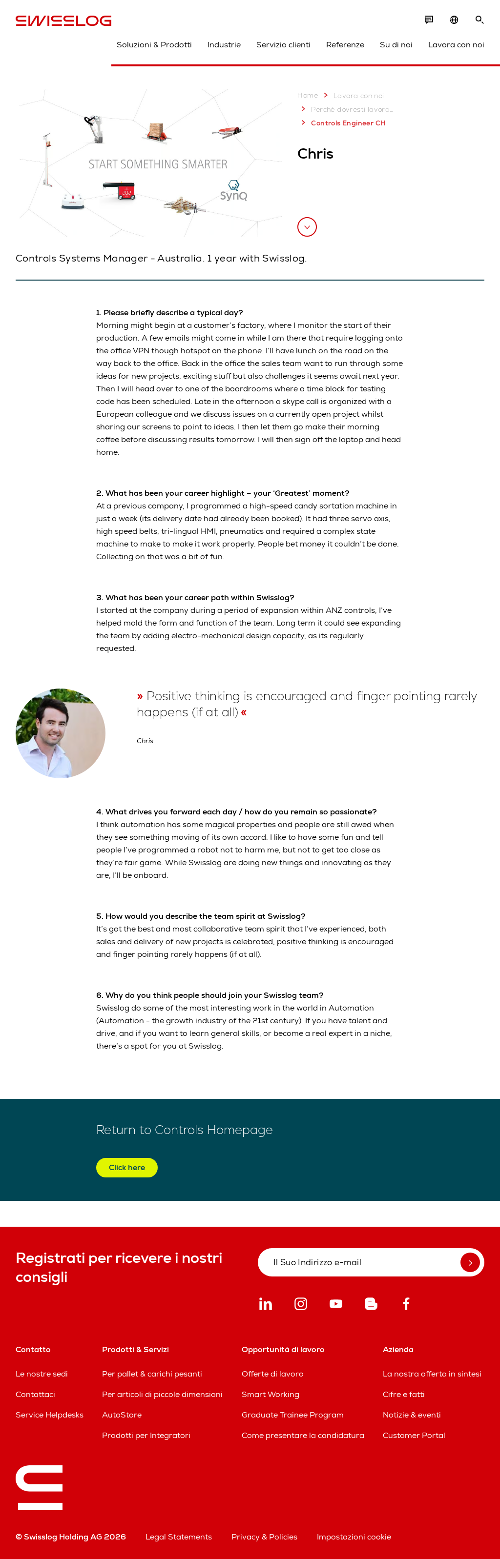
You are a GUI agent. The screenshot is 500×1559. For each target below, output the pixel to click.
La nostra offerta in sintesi (432, 1374)
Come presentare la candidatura (303, 1435)
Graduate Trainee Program (293, 1415)
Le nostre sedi (42, 1374)
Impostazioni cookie (354, 1537)
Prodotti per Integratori (146, 1435)
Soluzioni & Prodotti (154, 45)
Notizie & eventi (412, 1415)
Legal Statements (179, 1537)
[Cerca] (479, 20)
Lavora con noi (456, 45)
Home (307, 95)
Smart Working (270, 1394)
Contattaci (35, 1394)
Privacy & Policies (264, 1537)
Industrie (224, 45)
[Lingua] (454, 20)
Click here (127, 1167)
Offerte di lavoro (273, 1374)
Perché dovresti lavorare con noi (353, 109)
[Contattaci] (429, 20)
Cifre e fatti (404, 1394)
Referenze (345, 45)
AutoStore (122, 1415)
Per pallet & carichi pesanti (152, 1374)
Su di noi (396, 45)
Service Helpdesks (49, 1415)
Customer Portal (414, 1435)
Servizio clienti (283, 45)
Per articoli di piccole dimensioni (162, 1394)
